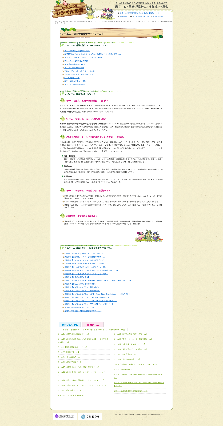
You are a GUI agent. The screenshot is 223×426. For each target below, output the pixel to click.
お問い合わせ (158, 16)
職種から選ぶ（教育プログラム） (89, 21)
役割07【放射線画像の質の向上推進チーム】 (131, 391)
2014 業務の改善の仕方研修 (75, 81)
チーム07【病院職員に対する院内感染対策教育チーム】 (79, 367)
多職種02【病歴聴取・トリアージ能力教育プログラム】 (135, 21)
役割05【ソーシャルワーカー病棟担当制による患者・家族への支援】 (138, 376)
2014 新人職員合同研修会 (74, 84)
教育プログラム (71, 21)
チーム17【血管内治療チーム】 (125, 354)
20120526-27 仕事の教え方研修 (76, 61)
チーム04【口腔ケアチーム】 (69, 352)
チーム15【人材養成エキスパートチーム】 (130, 344)
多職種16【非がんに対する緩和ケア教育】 (80, 284)
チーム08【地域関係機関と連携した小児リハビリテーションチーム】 (82, 373)
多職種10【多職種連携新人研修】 (77, 277)
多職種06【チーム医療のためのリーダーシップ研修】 (84, 264)
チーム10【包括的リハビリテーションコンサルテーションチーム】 (83, 385)
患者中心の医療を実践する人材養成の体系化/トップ (139, 13)
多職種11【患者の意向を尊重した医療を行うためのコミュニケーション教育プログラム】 (98, 280)
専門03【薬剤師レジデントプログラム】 (79, 307)
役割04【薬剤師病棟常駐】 (124, 370)
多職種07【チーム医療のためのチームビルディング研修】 (86, 267)
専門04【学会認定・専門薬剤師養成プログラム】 (82, 311)
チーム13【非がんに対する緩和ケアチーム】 (131, 334)
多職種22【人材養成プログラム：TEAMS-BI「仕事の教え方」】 (88, 297)
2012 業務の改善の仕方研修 (74, 64)
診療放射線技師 (108, 21)
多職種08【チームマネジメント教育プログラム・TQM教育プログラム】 (91, 270)
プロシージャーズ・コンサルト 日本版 (79, 71)
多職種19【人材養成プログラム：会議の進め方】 (82, 287)
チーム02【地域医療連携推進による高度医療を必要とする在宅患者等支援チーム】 (83, 340)
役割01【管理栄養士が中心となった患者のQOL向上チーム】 (136, 364)
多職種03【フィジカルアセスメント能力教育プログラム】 (86, 260)
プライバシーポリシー (140, 16)
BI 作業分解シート (71, 78)
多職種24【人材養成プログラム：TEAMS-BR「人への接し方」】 (89, 304)
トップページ (59, 21)
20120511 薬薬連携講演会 (74, 68)
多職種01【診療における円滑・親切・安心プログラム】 (85, 253)
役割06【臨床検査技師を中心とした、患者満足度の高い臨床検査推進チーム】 (139, 384)
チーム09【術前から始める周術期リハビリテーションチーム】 (81, 380)
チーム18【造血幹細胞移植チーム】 (127, 359)
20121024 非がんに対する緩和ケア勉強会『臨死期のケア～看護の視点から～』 (94, 54)
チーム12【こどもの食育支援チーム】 (72, 395)
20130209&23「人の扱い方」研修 (77, 51)
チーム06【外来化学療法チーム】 (70, 362)
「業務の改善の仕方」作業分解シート (78, 74)
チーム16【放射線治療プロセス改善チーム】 (131, 349)
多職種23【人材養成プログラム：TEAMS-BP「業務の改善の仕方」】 (90, 301)
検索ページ (124, 16)
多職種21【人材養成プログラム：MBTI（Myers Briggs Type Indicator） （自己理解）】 (97, 294)
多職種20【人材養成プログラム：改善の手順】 (82, 291)
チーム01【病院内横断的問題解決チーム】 (74, 334)
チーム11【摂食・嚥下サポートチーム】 (73, 390)
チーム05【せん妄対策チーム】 (69, 357)
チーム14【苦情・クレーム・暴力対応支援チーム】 (133, 339)
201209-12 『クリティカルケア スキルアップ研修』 (83, 57)
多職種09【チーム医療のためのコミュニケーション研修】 (86, 274)
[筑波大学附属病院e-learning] (68, 9)
